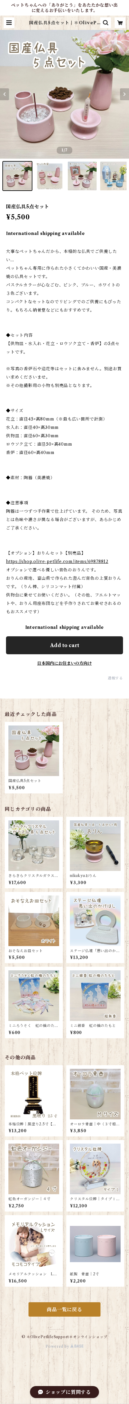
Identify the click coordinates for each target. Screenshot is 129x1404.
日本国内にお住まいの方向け (64, 663)
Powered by (58, 1346)
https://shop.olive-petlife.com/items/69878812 (57, 561)
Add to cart (64, 645)
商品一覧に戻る (64, 1309)
